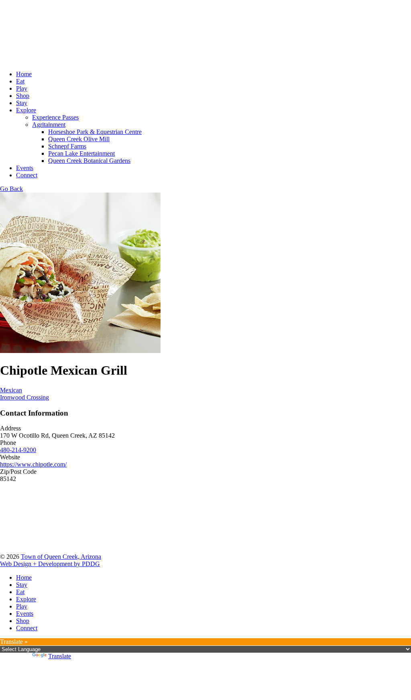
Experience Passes (55, 117)
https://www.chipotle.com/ (33, 464)
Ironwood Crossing (24, 397)
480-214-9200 (18, 449)
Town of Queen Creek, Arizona (61, 556)
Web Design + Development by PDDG (50, 563)
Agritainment (48, 124)
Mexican (11, 390)
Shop (22, 95)
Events (24, 167)
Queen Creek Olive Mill (79, 139)
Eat (20, 81)
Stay (21, 102)
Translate (59, 656)
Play (21, 88)
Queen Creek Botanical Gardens (89, 160)
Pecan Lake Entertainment (81, 153)
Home (24, 74)
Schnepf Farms (67, 146)
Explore (26, 110)
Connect (26, 175)
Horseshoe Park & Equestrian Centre (95, 131)
